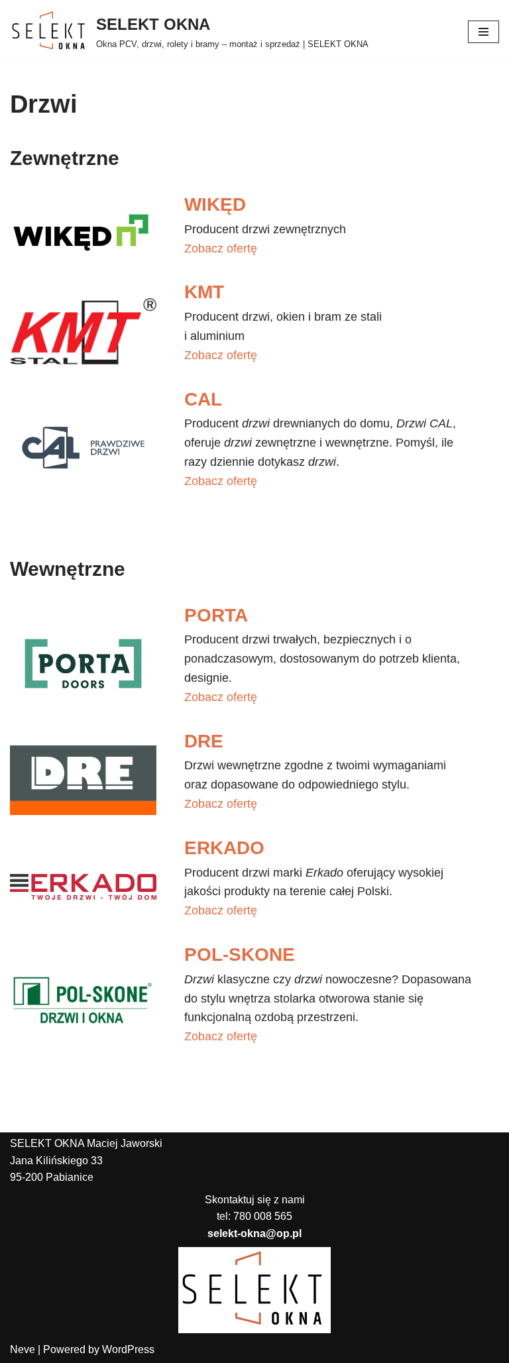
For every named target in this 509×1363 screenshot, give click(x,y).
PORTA (216, 615)
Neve (22, 1349)
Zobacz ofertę (220, 248)
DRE (203, 741)
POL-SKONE (239, 954)
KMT (204, 292)
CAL (203, 399)
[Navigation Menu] (483, 32)
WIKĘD (215, 204)
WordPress (128, 1349)
